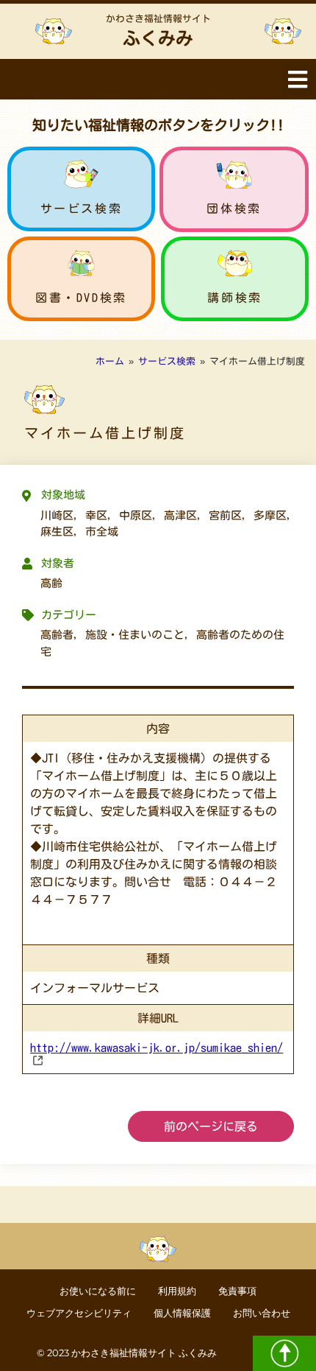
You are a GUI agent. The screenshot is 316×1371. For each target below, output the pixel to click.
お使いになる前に (98, 1291)
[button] (297, 79)
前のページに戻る (211, 1126)
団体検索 (234, 208)
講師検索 (234, 298)
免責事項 (237, 1291)
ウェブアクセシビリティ (79, 1313)
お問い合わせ (261, 1313)
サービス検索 (81, 208)
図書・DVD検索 (81, 298)
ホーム (110, 361)
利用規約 (177, 1291)
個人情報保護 (182, 1313)
